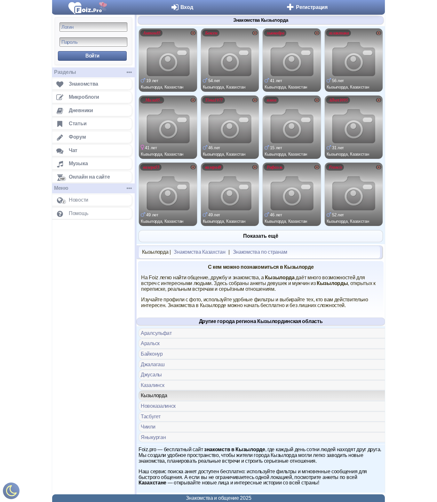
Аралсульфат (156, 333)
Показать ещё (260, 236)
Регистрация (312, 7)
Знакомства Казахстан (199, 252)
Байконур (152, 354)
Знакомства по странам (260, 252)
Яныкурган (153, 437)
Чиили (148, 426)
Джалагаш (153, 364)
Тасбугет (151, 416)
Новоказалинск (158, 406)
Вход (186, 7)
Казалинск (152, 385)
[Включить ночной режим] (11, 492)
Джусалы (151, 374)
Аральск (150, 343)
